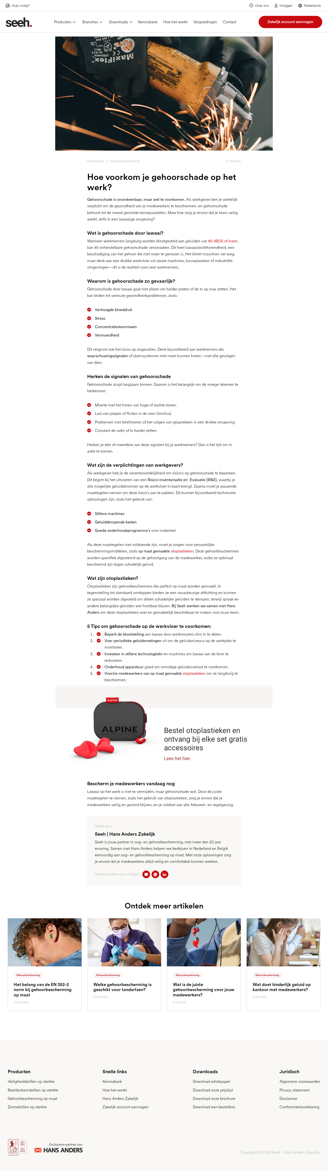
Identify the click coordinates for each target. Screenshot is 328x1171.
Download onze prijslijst (213, 1090)
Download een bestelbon (214, 1107)
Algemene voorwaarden (299, 1081)
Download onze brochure (214, 1098)
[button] (310, 5)
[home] (19, 22)
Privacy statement (294, 1090)
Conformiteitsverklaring (299, 1107)
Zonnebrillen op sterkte (27, 1107)
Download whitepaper (211, 1081)
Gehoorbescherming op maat (32, 1098)
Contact (229, 22)
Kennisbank (148, 22)
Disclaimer (288, 1098)
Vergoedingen (205, 22)
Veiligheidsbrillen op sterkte (31, 1081)
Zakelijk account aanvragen (290, 22)
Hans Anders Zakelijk (120, 1098)
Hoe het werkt (175, 22)
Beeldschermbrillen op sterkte (33, 1090)
